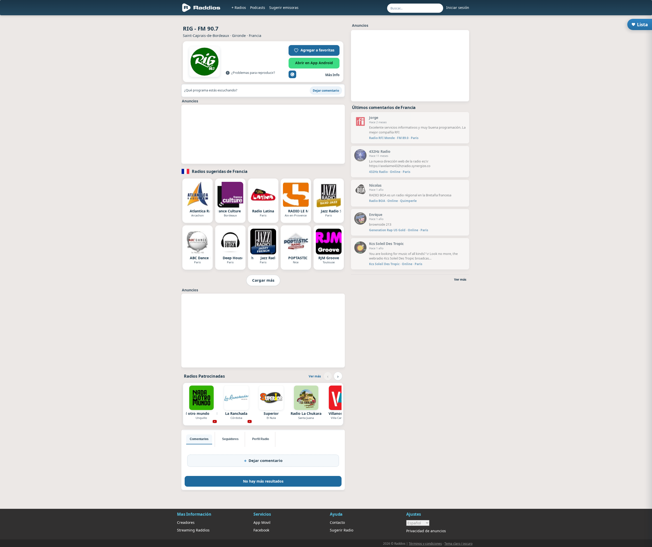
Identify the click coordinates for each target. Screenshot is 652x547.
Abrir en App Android (314, 62)
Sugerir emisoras (283, 7)
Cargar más (263, 280)
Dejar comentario (326, 90)
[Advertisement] (410, 69)
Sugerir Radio (341, 530)
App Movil (261, 522)
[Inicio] (201, 7)
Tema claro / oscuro (458, 543)
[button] (314, 50)
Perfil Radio (260, 439)
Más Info (332, 75)
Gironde (239, 35)
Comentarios (199, 439)
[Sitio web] (292, 74)
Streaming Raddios (193, 530)
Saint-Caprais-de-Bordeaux (206, 35)
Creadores (186, 522)
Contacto (337, 522)
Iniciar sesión (457, 7)
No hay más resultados (263, 481)
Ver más (315, 376)
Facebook (261, 530)
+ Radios (239, 7)
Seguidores (230, 439)
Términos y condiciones (425, 543)
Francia (255, 35)
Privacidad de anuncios (426, 530)
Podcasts (257, 7)
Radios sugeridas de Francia (220, 171)
